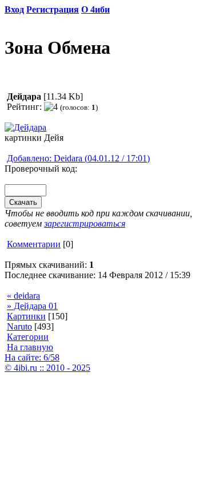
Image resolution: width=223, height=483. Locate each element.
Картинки (26, 316)
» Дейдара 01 (32, 306)
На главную (30, 347)
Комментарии (34, 244)
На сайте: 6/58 (32, 357)
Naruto (19, 326)
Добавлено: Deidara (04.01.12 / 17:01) (78, 158)
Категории (28, 337)
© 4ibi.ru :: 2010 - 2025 (47, 368)
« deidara (23, 295)
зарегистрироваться (84, 223)
